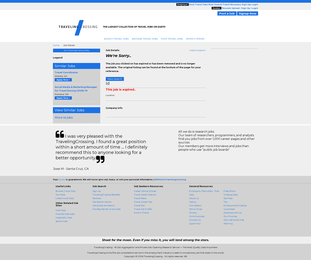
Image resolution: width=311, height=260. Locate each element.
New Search (115, 78)
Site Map (228, 198)
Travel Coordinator (66, 72)
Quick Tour (195, 223)
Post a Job (227, 13)
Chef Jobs (61, 210)
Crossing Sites (231, 194)
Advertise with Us (233, 212)
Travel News (140, 198)
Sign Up (97, 191)
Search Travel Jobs (116, 38)
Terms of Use (195, 209)
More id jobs (64, 117)
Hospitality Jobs (64, 217)
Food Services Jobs (65, 214)
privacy (61, 179)
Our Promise (230, 216)
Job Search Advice (102, 201)
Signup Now (247, 13)
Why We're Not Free (234, 220)
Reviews (97, 198)
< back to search (197, 50)
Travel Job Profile (143, 209)
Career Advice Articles (145, 191)
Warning (228, 223)
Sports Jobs (61, 221)
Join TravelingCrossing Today (76, 50)
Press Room (230, 191)
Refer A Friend (195, 38)
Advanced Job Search (104, 205)
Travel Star (139, 205)
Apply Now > (63, 79)
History (193, 201)
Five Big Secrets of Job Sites (107, 209)
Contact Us (195, 220)
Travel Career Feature (145, 194)
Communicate (196, 216)
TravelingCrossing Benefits (106, 194)
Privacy (193, 212)
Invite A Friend (141, 212)
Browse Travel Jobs (145, 38)
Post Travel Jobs (172, 38)
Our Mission (195, 205)
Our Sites (60, 194)
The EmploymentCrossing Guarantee (235, 205)
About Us (194, 198)
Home (56, 45)
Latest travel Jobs (65, 198)
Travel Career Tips (143, 201)
